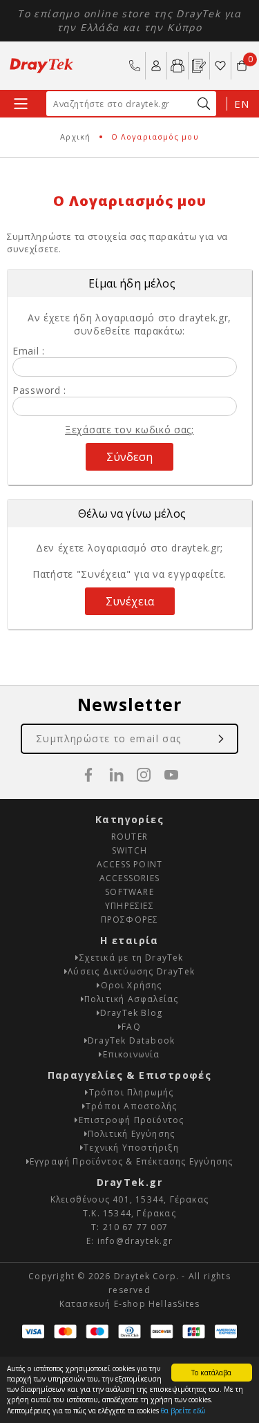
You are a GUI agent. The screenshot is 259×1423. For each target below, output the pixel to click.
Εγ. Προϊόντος (199, 65)
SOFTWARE (129, 892)
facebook (88, 775)
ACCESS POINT (129, 864)
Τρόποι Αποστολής (131, 1106)
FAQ (131, 1027)
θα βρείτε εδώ (183, 1410)
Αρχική (75, 136)
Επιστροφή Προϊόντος (131, 1120)
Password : (39, 390)
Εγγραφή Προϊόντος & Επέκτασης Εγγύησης (131, 1161)
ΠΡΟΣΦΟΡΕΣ (130, 919)
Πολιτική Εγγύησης (131, 1134)
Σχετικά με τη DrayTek (131, 957)
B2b (177, 65)
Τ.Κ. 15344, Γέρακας (129, 1213)
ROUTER (129, 836)
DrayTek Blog (131, 1013)
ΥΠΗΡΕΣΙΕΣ (129, 906)
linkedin (116, 775)
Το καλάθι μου (241, 59)
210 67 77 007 (134, 65)
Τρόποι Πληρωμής (131, 1092)
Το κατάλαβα (211, 1372)
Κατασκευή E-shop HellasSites (129, 1304)
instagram (143, 775)
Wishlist (220, 65)
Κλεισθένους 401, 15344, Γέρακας (129, 1199)
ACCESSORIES (129, 878)
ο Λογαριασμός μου (156, 65)
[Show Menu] (21, 103)
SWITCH (129, 850)
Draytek (41, 65)
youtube (171, 775)
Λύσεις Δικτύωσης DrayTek (131, 971)
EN (241, 104)
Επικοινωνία (131, 1054)
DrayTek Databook (131, 1040)
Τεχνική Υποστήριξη (131, 1147)
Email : (28, 350)
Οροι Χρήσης (131, 985)
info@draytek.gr (135, 1241)
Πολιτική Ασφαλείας (131, 999)
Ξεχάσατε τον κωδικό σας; (129, 429)
